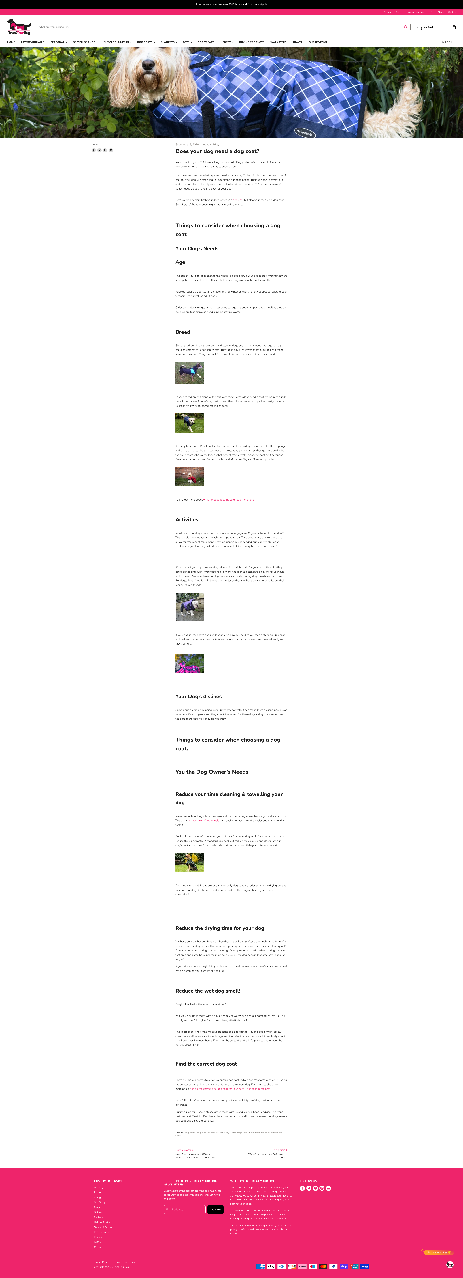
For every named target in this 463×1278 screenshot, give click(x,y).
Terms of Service (103, 1227)
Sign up (215, 1209)
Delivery (387, 12)
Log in (449, 42)
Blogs (97, 1207)
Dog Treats (206, 42)
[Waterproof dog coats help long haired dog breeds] (189, 434)
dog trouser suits (219, 1132)
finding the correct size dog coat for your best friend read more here (230, 1089)
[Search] (406, 27)
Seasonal (57, 42)
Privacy (98, 1237)
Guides (98, 1212)
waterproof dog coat (259, 1132)
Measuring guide (415, 12)
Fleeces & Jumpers (116, 42)
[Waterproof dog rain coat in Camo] (189, 874)
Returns (399, 12)
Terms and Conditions (123, 1262)
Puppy (227, 42)
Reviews (98, 1217)
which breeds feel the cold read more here (228, 499)
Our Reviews (318, 42)
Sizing (97, 1197)
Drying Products (251, 42)
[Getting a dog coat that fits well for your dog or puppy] (189, 1089)
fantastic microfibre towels (203, 820)
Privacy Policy (101, 1262)
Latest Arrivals (32, 42)
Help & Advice (102, 1222)
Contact (452, 12)
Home (11, 42)
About (441, 12)
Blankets (168, 42)
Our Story (99, 1202)
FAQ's (97, 1242)
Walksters (278, 42)
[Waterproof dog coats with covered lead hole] (189, 674)
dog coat (238, 200)
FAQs (430, 12)
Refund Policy (101, 1232)
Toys (186, 42)
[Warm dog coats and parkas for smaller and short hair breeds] (189, 385)
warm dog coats (238, 1132)
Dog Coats (145, 42)
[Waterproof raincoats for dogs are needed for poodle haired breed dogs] (189, 488)
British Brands (84, 42)
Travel (298, 42)
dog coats (190, 1132)
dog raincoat (203, 1132)
